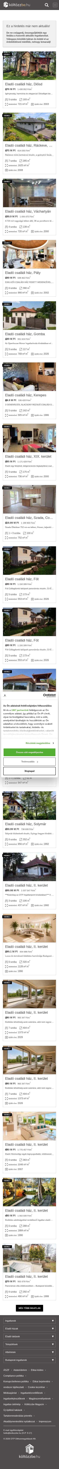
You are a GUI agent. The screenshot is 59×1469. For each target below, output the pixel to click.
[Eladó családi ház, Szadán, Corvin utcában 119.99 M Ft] (29, 499)
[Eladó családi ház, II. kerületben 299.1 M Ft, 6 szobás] (29, 928)
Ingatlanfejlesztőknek (14, 1398)
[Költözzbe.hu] (16, 5)
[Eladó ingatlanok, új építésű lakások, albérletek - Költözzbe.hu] (29, 1451)
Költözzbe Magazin (34, 1404)
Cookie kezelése (36, 1387)
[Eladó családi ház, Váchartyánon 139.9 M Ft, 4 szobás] (29, 193)
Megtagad (30, 771)
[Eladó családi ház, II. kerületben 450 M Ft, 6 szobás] (29, 1192)
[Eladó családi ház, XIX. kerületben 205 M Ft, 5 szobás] (29, 438)
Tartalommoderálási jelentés (17, 1416)
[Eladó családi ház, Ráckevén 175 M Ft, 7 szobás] (29, 127)
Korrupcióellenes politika (16, 1381)
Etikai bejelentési (41, 1381)
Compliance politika (13, 1376)
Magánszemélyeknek (40, 1398)
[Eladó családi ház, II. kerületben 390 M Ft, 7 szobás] (29, 994)
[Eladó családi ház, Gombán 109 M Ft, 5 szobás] (29, 315)
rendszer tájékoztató (13, 1387)
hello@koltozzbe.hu (12, 1433)
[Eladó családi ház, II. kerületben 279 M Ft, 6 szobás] (29, 1258)
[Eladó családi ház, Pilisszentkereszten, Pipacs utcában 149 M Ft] (29, 683)
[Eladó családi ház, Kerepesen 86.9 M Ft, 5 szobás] (29, 376)
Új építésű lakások (12, 1410)
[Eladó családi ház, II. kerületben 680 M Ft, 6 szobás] (29, 1126)
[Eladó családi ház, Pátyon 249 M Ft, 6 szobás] (29, 254)
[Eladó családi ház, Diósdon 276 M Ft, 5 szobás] (29, 65)
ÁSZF (6, 1370)
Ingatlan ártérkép (11, 1404)
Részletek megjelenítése (38, 743)
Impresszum (45, 1421)
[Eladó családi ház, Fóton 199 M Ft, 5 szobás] (29, 560)
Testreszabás (28, 761)
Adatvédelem (20, 1370)
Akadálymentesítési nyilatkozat (19, 1421)
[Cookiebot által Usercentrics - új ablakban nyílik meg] (43, 695)
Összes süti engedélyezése (29, 752)
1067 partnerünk (20, 710)
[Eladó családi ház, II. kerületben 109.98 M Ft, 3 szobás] (29, 867)
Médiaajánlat (10, 1393)
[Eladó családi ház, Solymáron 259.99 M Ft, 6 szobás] (29, 805)
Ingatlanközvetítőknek (32, 1393)
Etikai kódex (37, 1370)
